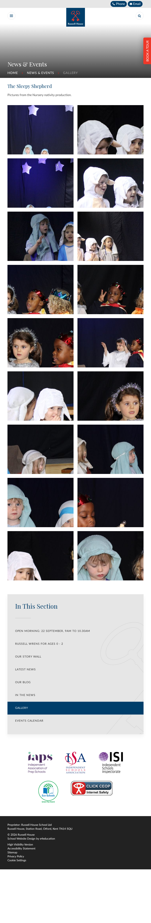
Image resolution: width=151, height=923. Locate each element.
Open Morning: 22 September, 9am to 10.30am (52, 631)
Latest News (25, 669)
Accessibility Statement (21, 848)
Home (12, 73)
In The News (25, 695)
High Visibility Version (20, 844)
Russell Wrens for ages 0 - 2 (39, 644)
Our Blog (23, 682)
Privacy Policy (15, 856)
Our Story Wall (28, 656)
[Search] (140, 16)
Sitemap (12, 852)
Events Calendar (29, 720)
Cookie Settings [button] (16, 860)
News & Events (40, 73)
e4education (47, 838)
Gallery (70, 73)
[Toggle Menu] (11, 16)
